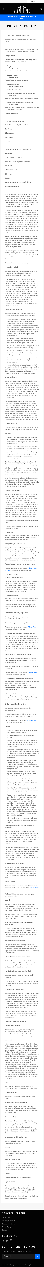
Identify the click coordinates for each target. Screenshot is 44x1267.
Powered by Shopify (26, 1265)
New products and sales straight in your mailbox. (17, 1251)
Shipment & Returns (8, 1224)
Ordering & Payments (9, 1221)
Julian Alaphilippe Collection (13, 1265)
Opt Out (7, 570)
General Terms (6, 1218)
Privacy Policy (32, 568)
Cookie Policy (34, 888)
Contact (4, 1230)
